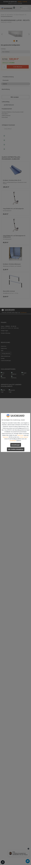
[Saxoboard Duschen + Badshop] (15, 416)
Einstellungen (13, 440)
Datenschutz (20, 435)
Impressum (5, 437)
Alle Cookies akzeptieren (15, 449)
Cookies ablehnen (23, 437)
